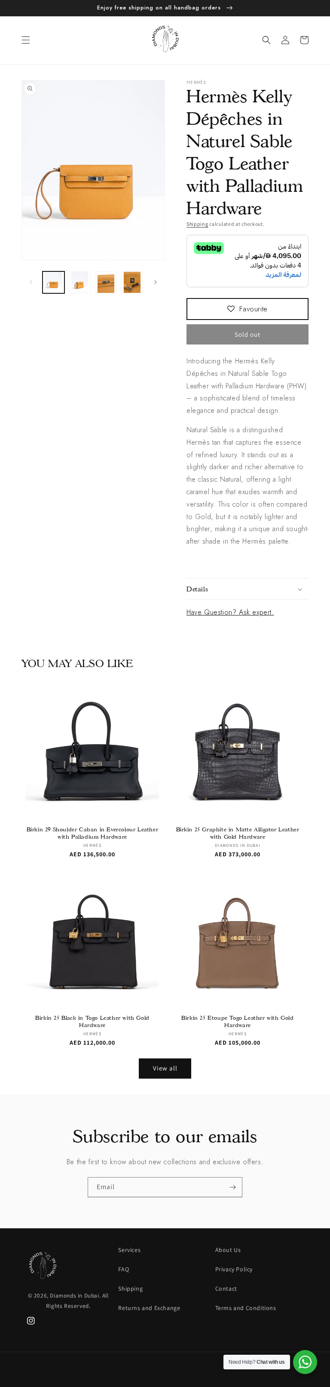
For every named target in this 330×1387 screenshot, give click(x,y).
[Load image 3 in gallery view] (106, 282)
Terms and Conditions (245, 1308)
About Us (228, 1250)
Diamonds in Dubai (74, 1295)
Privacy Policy (234, 1269)
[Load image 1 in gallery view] (53, 282)
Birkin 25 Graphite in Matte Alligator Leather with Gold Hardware (237, 833)
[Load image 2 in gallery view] (80, 282)
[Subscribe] (232, 1187)
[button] (25, 40)
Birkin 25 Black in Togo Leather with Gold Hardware (92, 1021)
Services (129, 1250)
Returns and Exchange (149, 1308)
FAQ (123, 1269)
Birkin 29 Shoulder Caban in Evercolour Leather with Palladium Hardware (93, 833)
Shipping (197, 224)
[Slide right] (155, 282)
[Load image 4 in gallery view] (132, 282)
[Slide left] (30, 282)
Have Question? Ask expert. (230, 612)
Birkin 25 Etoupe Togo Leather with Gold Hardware (237, 1021)
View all (165, 1068)
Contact (226, 1288)
